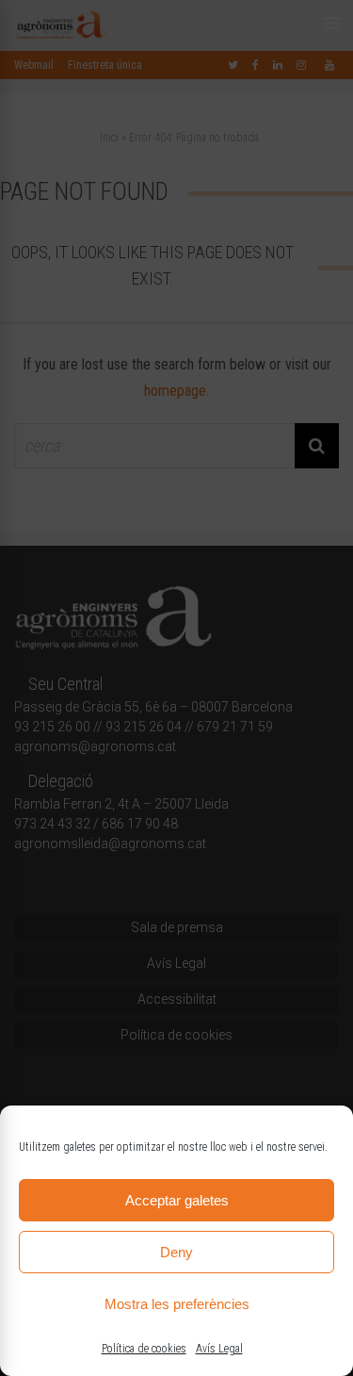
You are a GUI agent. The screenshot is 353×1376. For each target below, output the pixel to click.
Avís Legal (219, 1348)
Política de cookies (144, 1348)
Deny (176, 1252)
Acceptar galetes (177, 1200)
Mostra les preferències (176, 1304)
